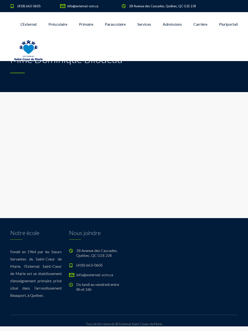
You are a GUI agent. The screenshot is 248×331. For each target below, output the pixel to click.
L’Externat (28, 24)
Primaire (86, 24)
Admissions (172, 24)
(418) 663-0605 (29, 6)
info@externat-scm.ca (82, 6)
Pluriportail (228, 24)
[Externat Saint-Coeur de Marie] (28, 48)
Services (144, 24)
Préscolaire (57, 24)
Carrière (200, 24)
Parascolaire (115, 24)
